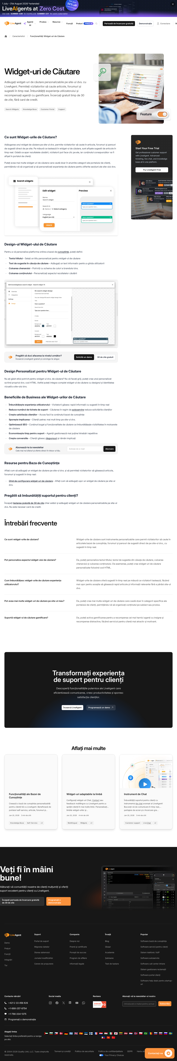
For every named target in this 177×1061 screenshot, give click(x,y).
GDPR (129, 1051)
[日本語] (116, 1033)
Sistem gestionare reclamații (153, 969)
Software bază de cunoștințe (153, 941)
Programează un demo (99, 707)
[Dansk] (61, 1033)
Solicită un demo (84, 357)
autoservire (78, 409)
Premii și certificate (78, 947)
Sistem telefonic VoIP (150, 952)
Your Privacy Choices (114, 1055)
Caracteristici (18, 36)
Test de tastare (112, 964)
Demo (7, 943)
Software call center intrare (152, 964)
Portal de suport (41, 941)
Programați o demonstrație (54, 901)
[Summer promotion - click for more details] (88, 8)
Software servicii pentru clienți (154, 947)
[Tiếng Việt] (108, 1037)
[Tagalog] (103, 1037)
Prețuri (7, 948)
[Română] (150, 1033)
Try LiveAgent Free (152, 170)
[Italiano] (111, 1033)
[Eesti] (86, 1033)
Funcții (7, 954)
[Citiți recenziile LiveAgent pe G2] (99, 1004)
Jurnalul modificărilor (43, 958)
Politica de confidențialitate (110, 1051)
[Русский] (155, 1033)
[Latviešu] (125, 1033)
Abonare (109, 449)
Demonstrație (145, 23)
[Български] (51, 1033)
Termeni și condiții (62, 1051)
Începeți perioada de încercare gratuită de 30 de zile (20, 901)
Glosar (108, 947)
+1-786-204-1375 (17, 1014)
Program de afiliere (78, 958)
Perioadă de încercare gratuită (118, 23)
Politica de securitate (84, 1051)
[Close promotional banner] (172, 4)
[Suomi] (91, 1033)
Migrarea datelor (41, 947)
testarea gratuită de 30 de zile (28, 503)
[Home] (5, 36)
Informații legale (77, 964)
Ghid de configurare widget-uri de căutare (31, 481)
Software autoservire (149, 958)
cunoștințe (63, 251)
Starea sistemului (42, 952)
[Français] (96, 1033)
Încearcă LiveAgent (72, 707)
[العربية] (46, 1033)
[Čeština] (56, 1033)
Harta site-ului (143, 1051)
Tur (5, 965)
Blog (107, 941)
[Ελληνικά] (71, 1033)
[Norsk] (135, 1033)
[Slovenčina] (160, 1033)
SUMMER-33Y (43, 14)
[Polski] (140, 1033)
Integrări (8, 960)
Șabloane (109, 958)
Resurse (56, 22)
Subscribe (165, 1003)
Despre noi (74, 941)
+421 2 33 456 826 (18, 1002)
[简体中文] (113, 1037)
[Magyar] (106, 1033)
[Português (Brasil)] (145, 1033)
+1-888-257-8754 (17, 1008)
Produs (43, 22)
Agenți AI (30, 23)
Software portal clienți (150, 975)
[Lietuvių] (121, 1033)
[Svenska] (170, 1033)
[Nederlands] (130, 1033)
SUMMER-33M (17, 14)
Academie (109, 952)
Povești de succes (78, 952)
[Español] (81, 1033)
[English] (76, 1033)
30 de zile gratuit (105, 357)
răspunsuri (51, 438)
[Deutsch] (66, 1033)
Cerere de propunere (43, 964)
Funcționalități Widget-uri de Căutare (47, 36)
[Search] (98, 23)
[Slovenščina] (165, 1033)
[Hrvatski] (101, 1033)
